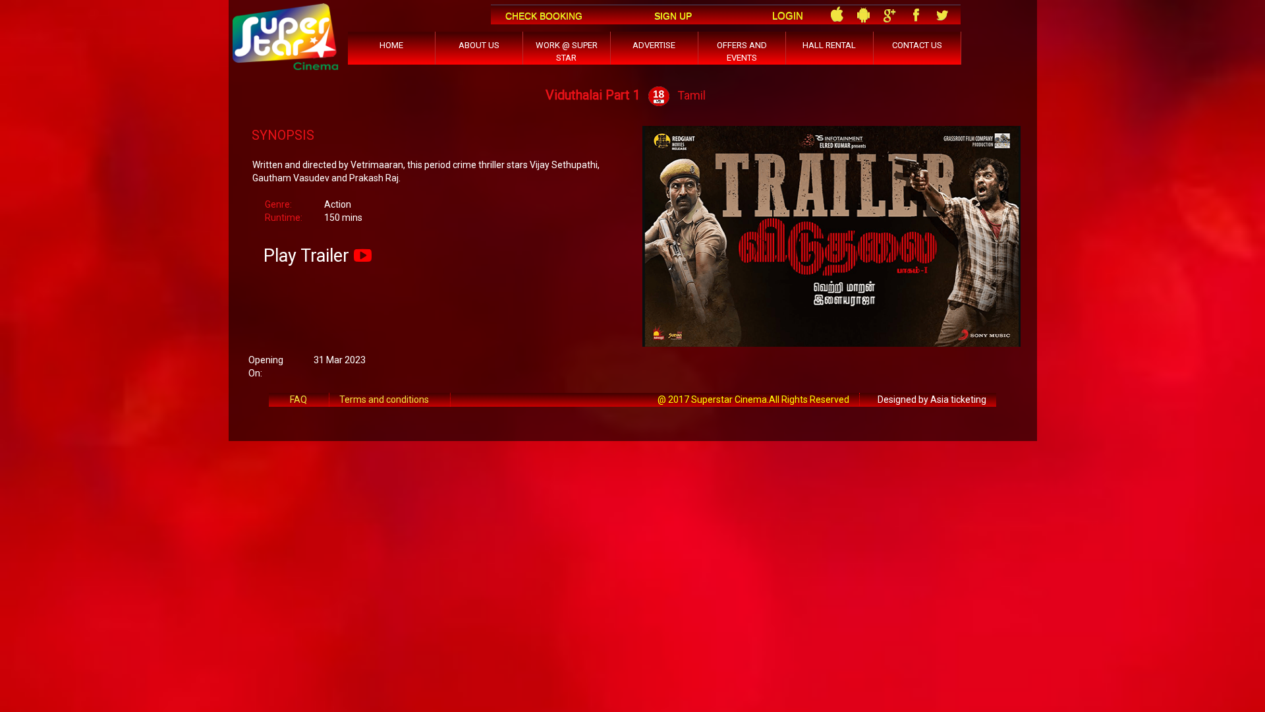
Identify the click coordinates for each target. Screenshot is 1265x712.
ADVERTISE (653, 45)
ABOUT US (479, 45)
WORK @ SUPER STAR (567, 51)
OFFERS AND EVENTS (742, 51)
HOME (391, 45)
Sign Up (673, 16)
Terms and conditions (384, 399)
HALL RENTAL (829, 45)
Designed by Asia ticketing (932, 399)
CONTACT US (917, 45)
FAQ (298, 399)
